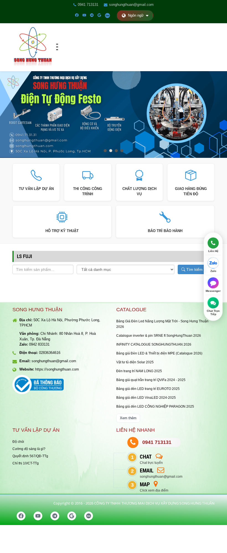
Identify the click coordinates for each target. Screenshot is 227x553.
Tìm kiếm (194, 269)
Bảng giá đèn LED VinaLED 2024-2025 (146, 398)
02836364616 (49, 353)
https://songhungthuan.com (57, 369)
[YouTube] (84, 15)
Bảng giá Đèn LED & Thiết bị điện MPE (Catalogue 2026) (159, 353)
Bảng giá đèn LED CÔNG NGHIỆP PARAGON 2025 (155, 406)
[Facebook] (77, 15)
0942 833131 (39, 344)
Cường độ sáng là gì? (28, 449)
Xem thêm (128, 418)
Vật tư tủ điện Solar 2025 (135, 362)
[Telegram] (92, 15)
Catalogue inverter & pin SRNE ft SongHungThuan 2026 (158, 336)
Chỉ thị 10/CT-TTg (25, 463)
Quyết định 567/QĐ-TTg (30, 456)
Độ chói (18, 442)
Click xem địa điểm (154, 490)
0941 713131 (88, 4)
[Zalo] (107, 15)
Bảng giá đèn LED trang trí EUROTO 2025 (148, 389)
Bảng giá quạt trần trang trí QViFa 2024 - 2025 (150, 380)
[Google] (99, 15)
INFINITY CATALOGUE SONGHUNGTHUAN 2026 (153, 344)
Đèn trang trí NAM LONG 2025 (139, 371)
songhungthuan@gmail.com (131, 4)
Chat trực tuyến (151, 463)
